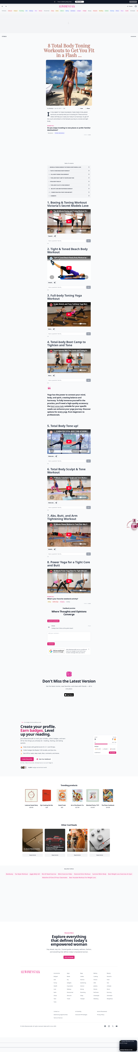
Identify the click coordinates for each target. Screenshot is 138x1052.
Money (82, 989)
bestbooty (9, 874)
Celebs (82, 976)
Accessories (57, 973)
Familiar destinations (59, 133)
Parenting (21, 10)
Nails (55, 992)
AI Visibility (78, 1011)
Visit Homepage (69, 957)
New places (50, 133)
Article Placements (102, 1011)
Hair (108, 983)
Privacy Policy (100, 1014)
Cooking (68, 601)
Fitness (117, 10)
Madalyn (51, 108)
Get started (112, 752)
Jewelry (95, 986)
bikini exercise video (65, 874)
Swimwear (73, 10)
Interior (62, 10)
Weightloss (110, 998)
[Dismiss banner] (88, 649)
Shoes (55, 995)
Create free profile (27, 759)
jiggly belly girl (35, 874)
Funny (52, 10)
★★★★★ (133, 36)
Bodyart (15, 10)
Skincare (10, 10)
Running (112, 10)
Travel (68, 998)
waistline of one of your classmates (54, 877)
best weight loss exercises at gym (120, 874)
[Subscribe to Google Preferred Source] (57, 651)
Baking (67, 10)
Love (55, 989)
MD (64, 108)
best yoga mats (57, 406)
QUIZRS (89, 603)
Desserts (95, 10)
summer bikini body (99, 874)
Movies (40, 10)
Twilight (84, 10)
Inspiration (70, 986)
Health (126, 10)
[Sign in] (135, 6)
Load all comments (53, 621)
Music (122, 10)
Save (81, 108)
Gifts (95, 983)
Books (57, 10)
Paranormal (46, 10)
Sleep (81, 995)
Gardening (83, 983)
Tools (55, 1002)
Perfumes (4, 10)
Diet (26, 10)
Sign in (51, 763)
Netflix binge (55, 601)
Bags (81, 973)
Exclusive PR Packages (81, 1014)
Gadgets (79, 10)
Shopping (62, 601)
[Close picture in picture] (121, 1041)
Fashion (106, 10)
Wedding (101, 10)
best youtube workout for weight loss (82, 877)
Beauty (89, 10)
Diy (68, 979)
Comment (51, 644)
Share (88, 108)
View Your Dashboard (45, 759)
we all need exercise (49, 874)
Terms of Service (58, 1018)
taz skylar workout (21, 874)
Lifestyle (109, 986)
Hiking (49, 601)
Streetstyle (132, 10)
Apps (68, 973)
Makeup (31, 10)
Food (108, 979)
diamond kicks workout (82, 874)
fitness (4, 36)
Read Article (36, 855)
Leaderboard (97, 752)
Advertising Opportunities (61, 1014)
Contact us (56, 1011)
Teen (36, 10)
